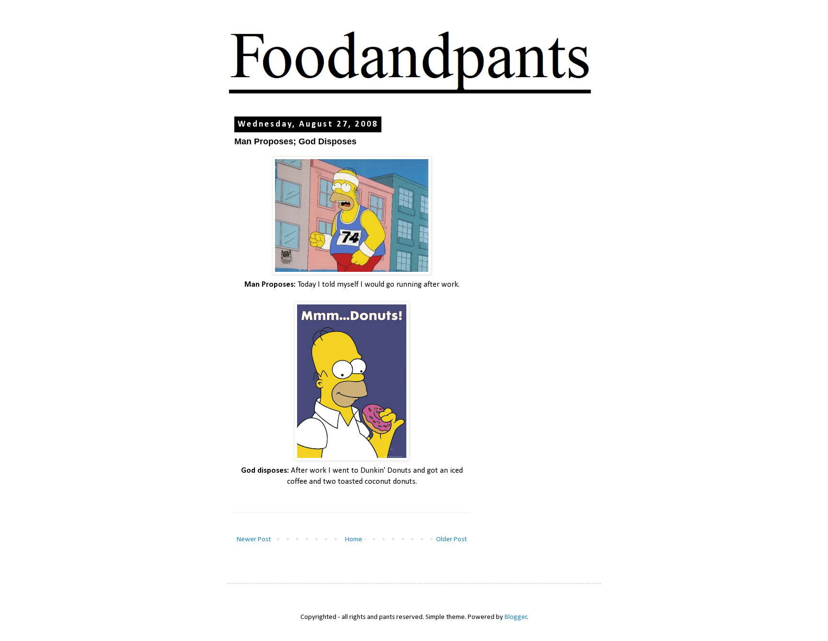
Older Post (451, 539)
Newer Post (254, 539)
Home (353, 539)
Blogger (516, 617)
